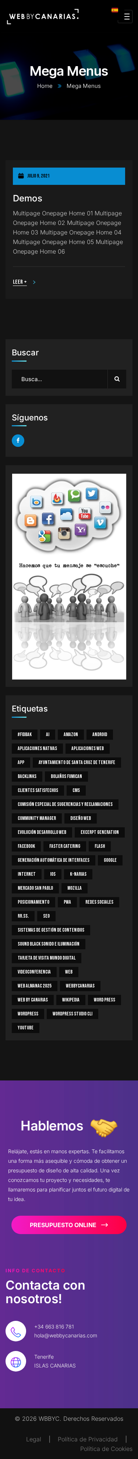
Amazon (71, 734)
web (68, 972)
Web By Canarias (33, 1000)
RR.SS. (23, 916)
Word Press (104, 1000)
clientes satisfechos (38, 790)
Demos (27, 198)
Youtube (25, 1028)
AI (47, 734)
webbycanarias (80, 986)
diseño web (80, 818)
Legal (33, 1439)
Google (110, 860)
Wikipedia (70, 1000)
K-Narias (78, 874)
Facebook (26, 846)
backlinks (27, 776)
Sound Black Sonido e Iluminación (48, 944)
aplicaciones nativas (37, 748)
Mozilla (74, 888)
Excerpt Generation (100, 832)
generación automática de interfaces (53, 860)
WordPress (28, 1014)
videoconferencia (34, 972)
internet (27, 874)
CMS (76, 790)
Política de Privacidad (88, 1439)
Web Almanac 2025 (35, 986)
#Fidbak (25, 734)
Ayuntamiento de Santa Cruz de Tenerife (77, 762)
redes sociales (99, 902)
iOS (53, 874)
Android (99, 734)
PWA (67, 902)
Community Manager (37, 818)
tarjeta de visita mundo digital (46, 958)
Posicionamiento (33, 902)
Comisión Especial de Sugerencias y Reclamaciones (65, 804)
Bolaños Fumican (66, 776)
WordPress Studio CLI (72, 1014)
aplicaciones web (87, 748)
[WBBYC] (43, 17)
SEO (46, 916)
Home (45, 85)
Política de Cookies (106, 1448)
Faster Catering (64, 846)
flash (100, 846)
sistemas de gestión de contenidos (51, 930)
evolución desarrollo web (42, 832)
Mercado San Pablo (35, 888)
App (21, 762)
